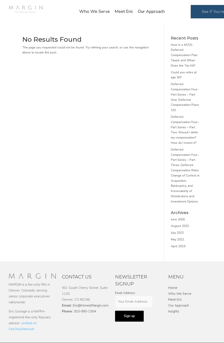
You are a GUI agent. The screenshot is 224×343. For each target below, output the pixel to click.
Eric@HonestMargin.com (90, 305)
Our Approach (151, 12)
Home (172, 288)
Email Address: (125, 293)
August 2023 (180, 226)
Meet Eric (124, 12)
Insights (173, 311)
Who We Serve (94, 12)
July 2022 (177, 233)
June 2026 (178, 219)
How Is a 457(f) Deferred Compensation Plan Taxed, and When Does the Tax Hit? (184, 55)
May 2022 (177, 239)
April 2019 (178, 246)
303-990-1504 (85, 311)
